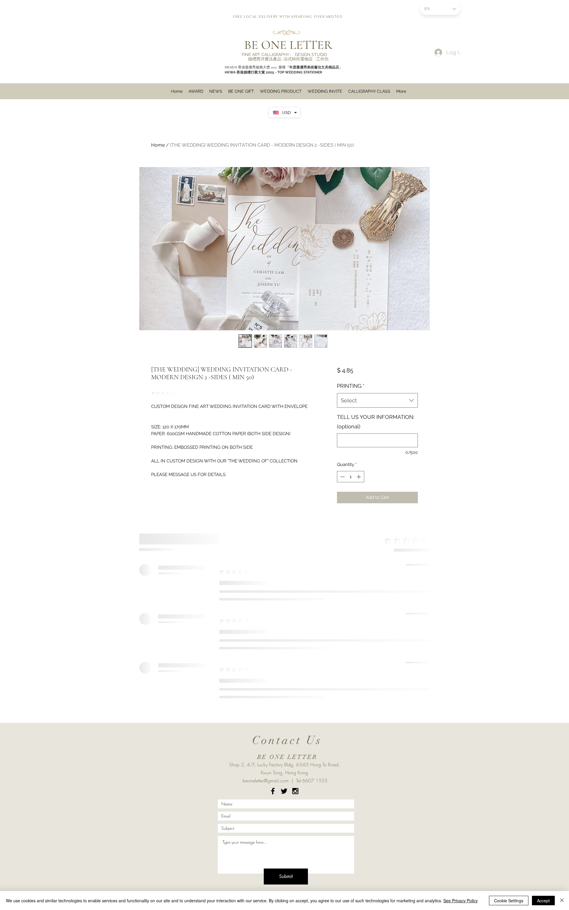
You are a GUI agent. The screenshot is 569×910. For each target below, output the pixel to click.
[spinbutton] (350, 476)
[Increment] (359, 476)
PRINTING (351, 386)
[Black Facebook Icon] (272, 791)
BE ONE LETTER (288, 44)
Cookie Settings (508, 900)
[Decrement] (342, 476)
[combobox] (377, 400)
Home (158, 145)
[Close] (561, 900)
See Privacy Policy (460, 900)
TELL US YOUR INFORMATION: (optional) (375, 422)
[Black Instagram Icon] (295, 791)
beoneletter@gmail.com (266, 780)
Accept (543, 900)
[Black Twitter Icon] (284, 791)
